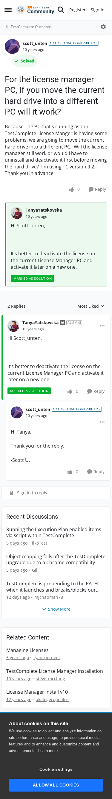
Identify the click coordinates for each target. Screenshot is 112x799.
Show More (59, 609)
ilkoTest (39, 543)
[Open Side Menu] (8, 9)
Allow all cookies (56, 785)
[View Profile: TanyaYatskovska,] (17, 213)
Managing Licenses (27, 650)
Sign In (98, 9)
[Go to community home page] (35, 9)
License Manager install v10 (37, 692)
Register (77, 9)
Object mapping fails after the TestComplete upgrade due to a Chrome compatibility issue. (55, 559)
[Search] (61, 9)
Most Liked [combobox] (91, 306)
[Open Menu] (103, 27)
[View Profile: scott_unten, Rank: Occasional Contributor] (12, 46)
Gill (35, 570)
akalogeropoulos (52, 699)
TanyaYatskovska (44, 210)
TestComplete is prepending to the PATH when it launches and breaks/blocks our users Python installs (52, 587)
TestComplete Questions (31, 26)
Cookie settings (56, 769)
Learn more (48, 750)
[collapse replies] (56, 318)
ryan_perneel (46, 657)
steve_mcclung (50, 678)
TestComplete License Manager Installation (54, 671)
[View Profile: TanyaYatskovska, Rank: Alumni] (13, 326)
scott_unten (35, 43)
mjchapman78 (48, 597)
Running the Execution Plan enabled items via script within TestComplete (53, 532)
